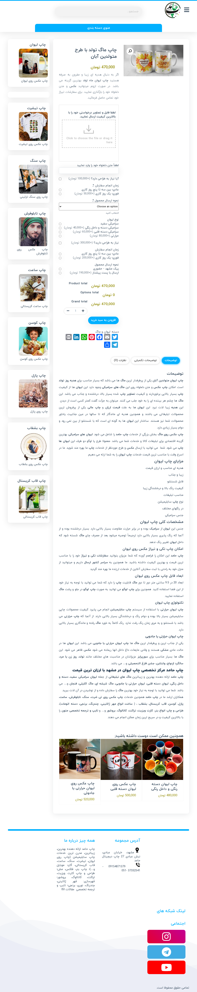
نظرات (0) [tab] (120, 360)
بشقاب (143, 704)
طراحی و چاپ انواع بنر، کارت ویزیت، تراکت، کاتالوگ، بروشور (145, 711)
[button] (130, 51)
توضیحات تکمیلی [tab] (145, 360)
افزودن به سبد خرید (103, 320)
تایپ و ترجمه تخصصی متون (80, 711)
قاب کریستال (157, 704)
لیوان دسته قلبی (158, 684)
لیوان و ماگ (102, 332)
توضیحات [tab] (171, 360)
